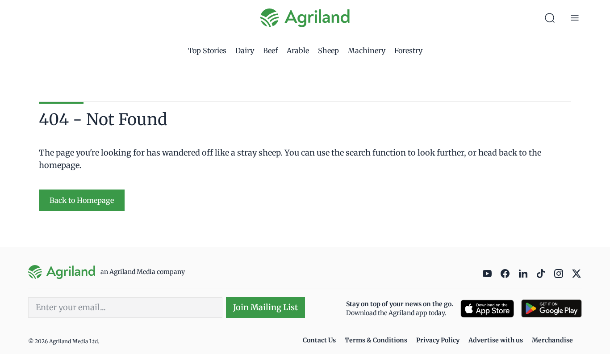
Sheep (328, 50)
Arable (298, 50)
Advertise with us (495, 340)
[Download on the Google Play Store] (551, 308)
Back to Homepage (82, 200)
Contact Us (319, 340)
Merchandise (552, 340)
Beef (270, 50)
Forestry (408, 50)
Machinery (366, 50)
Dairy (244, 50)
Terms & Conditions (376, 340)
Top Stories (207, 50)
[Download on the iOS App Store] (487, 308)
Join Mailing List (265, 307)
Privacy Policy (438, 340)
